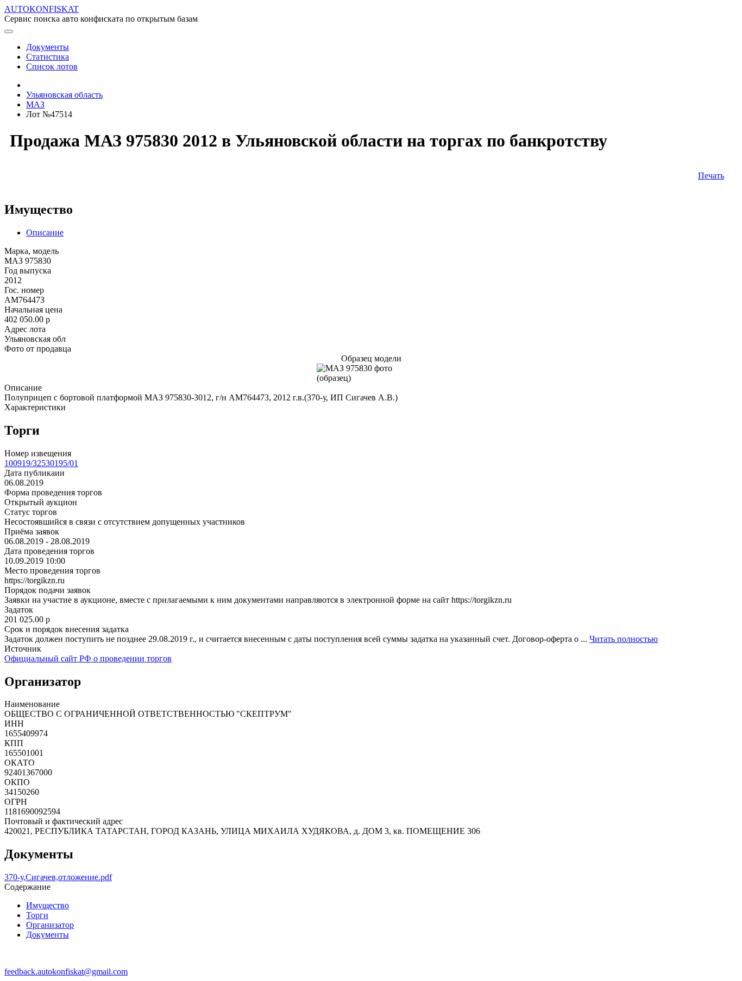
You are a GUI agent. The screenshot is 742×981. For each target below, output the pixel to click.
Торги (37, 915)
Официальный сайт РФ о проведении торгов (88, 658)
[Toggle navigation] (8, 31)
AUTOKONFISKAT (41, 9)
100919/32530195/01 (41, 463)
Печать (711, 175)
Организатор (50, 924)
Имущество (47, 905)
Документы (47, 934)
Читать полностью (623, 639)
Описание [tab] (45, 232)
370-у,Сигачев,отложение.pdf (58, 877)
